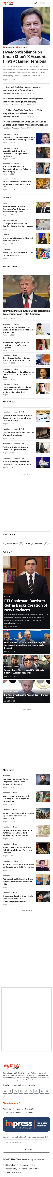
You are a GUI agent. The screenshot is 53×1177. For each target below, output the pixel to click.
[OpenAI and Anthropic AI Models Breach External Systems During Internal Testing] (43, 416)
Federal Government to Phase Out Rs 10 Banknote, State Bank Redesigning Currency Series (18, 833)
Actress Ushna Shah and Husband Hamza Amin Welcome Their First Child (18, 881)
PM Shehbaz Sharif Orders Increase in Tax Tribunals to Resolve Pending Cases (15, 209)
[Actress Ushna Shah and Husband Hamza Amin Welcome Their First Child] (43, 879)
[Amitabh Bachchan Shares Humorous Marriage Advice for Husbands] (43, 152)
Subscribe (26, 1149)
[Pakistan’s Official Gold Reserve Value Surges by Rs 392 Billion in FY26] (43, 183)
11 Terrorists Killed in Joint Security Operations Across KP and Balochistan (18, 816)
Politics (7, 596)
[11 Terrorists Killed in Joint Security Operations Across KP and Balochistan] (43, 813)
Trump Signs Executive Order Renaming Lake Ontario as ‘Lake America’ (26, 312)
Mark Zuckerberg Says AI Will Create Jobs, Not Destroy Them (17, 462)
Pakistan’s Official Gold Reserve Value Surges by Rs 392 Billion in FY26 (17, 184)
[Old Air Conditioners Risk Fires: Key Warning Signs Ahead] (43, 433)
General (6, 235)
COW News (39, 543)
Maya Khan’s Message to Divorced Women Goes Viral (18, 239)
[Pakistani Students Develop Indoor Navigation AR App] (43, 447)
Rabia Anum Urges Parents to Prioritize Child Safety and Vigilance (16, 345)
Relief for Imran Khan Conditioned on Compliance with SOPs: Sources (18, 865)
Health (15, 893)
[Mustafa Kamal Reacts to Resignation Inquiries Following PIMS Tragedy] (43, 168)
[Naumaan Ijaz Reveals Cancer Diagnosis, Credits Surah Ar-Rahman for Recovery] (43, 779)
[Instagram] (15, 1091)
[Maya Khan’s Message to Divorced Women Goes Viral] (43, 238)
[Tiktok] (26, 1091)
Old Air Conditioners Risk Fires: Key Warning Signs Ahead (18, 433)
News (5, 203)
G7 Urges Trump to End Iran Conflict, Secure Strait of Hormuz (18, 224)
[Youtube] (5, 1091)
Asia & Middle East (10, 220)
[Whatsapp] (36, 1091)
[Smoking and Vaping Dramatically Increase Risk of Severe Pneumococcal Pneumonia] (43, 896)
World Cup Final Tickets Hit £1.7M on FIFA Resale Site (18, 253)
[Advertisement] (26, 502)
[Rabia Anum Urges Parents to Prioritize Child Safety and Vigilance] (43, 344)
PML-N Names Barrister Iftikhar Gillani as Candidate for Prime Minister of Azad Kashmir (17, 389)
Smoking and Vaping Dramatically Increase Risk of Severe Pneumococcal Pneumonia (18, 898)
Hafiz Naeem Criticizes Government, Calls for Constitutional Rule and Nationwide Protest (25, 645)
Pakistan (23, 47)
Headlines (10, 47)
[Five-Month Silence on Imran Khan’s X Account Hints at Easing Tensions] (26, 26)
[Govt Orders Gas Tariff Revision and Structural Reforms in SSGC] (43, 359)
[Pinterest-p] (21, 1091)
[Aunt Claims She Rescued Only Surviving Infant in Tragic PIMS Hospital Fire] (43, 796)
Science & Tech (18, 412)
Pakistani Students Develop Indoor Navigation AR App (15, 448)
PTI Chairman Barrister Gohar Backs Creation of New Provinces (25, 605)
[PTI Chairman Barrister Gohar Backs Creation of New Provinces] (26, 575)
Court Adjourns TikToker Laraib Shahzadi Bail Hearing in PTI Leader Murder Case (18, 330)
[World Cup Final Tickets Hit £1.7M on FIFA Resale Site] (43, 253)
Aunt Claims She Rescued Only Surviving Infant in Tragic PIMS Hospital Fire (17, 798)
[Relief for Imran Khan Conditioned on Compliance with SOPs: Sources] (43, 865)
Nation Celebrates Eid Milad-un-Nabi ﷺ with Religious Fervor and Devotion (17, 850)
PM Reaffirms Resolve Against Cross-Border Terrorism (26, 696)
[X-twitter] (31, 1091)
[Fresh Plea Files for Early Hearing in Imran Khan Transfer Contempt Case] (43, 373)
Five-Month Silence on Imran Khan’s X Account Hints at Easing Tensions (24, 56)
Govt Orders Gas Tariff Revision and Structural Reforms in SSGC (17, 359)
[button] (35, 3)
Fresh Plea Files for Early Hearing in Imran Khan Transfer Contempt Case (18, 374)
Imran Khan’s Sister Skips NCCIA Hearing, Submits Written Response (25, 671)
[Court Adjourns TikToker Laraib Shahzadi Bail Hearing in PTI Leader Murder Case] (43, 329)
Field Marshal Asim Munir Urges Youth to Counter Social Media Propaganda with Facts (25, 123)
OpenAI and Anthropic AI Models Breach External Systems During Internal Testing (18, 418)
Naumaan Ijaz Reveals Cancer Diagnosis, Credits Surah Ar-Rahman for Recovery (16, 781)
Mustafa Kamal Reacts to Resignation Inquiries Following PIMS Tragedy (23, 100)
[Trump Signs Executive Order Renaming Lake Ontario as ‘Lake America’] (26, 291)
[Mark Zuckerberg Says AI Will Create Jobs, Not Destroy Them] (43, 462)
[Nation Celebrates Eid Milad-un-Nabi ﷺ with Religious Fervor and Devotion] (43, 848)
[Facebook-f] (10, 1091)
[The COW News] (8, 3)
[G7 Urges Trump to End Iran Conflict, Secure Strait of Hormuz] (43, 224)
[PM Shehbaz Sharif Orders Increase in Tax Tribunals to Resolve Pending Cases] (43, 207)
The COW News (13, 543)
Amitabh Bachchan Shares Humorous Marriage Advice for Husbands (16, 153)
